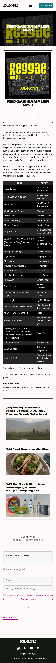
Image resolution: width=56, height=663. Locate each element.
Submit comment (28, 599)
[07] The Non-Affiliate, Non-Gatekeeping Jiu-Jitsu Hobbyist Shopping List (25, 488)
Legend (16, 151)
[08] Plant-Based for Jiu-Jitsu (27, 449)
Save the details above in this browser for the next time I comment (30, 595)
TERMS (23, 654)
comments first (35, 539)
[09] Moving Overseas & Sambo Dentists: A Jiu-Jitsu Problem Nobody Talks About (26, 411)
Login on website (10, 617)
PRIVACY (32, 654)
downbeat (36, 132)
